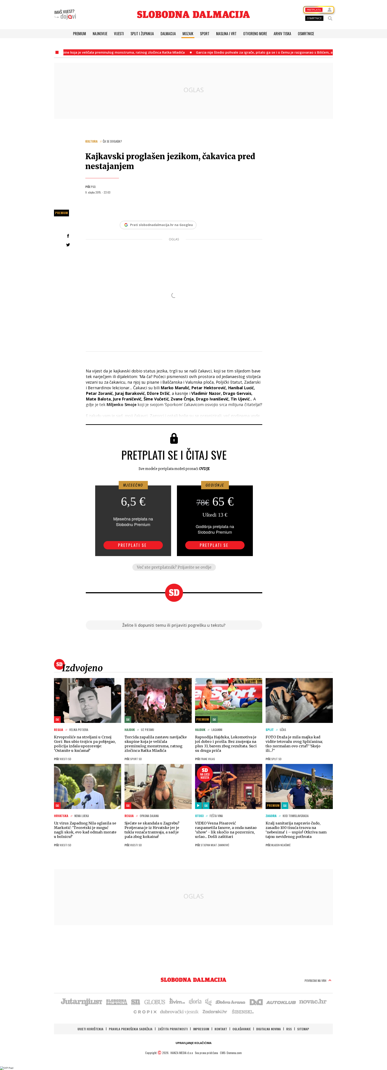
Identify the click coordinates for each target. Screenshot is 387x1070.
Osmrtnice (306, 33)
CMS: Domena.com (231, 1052)
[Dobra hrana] (230, 1001)
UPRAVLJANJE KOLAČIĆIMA (193, 1043)
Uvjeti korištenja (90, 1029)
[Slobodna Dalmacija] (193, 14)
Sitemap (303, 1029)
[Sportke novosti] (136, 1001)
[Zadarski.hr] (215, 1011)
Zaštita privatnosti (173, 1029)
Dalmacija (168, 33)
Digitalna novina (268, 1029)
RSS (289, 1029)
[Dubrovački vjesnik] (179, 1011)
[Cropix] (145, 1011)
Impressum (201, 1029)
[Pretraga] (330, 18)
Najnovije (100, 33)
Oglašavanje (241, 1029)
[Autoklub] (281, 1001)
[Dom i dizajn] (256, 1001)
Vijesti (119, 33)
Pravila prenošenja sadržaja (131, 1029)
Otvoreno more (255, 33)
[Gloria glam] (209, 1001)
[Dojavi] (65, 14)
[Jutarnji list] (81, 1001)
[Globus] (155, 1001)
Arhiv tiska (282, 33)
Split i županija (142, 33)
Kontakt (221, 1029)
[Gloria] (195, 1001)
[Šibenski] (242, 1011)
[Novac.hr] (313, 1001)
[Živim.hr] (177, 1001)
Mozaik (188, 33)
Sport (204, 33)
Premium (79, 33)
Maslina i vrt (226, 33)
